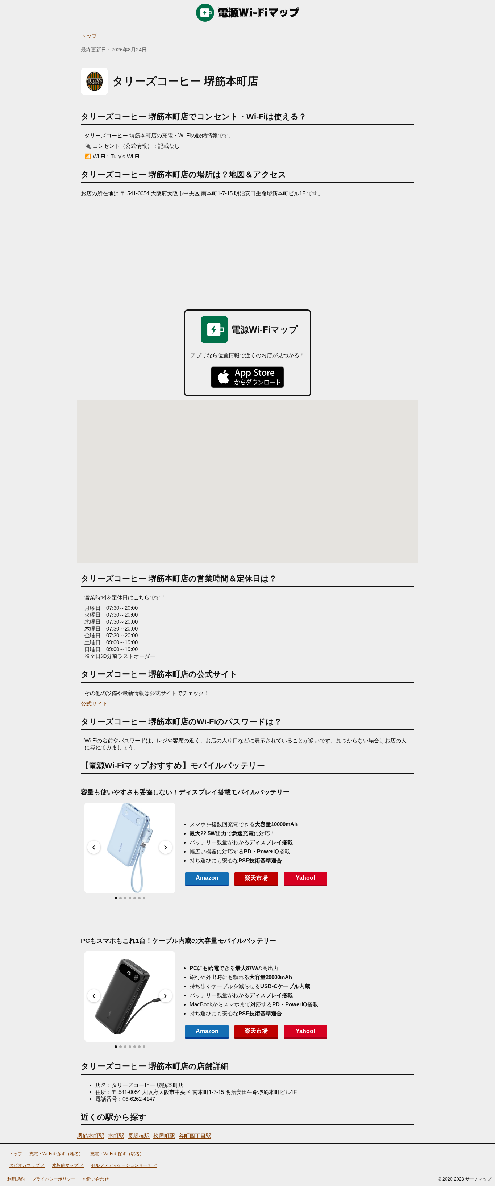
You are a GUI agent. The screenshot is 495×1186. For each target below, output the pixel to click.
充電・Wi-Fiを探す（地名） (56, 1153)
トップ (89, 36)
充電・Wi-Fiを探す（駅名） (117, 1153)
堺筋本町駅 (90, 1136)
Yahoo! (305, 878)
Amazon (207, 878)
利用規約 (16, 1179)
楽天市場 (256, 878)
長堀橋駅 (139, 1136)
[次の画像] (165, 847)
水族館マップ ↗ (68, 1165)
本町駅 (116, 1136)
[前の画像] (93, 847)
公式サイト (94, 703)
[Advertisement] (247, 251)
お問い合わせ (96, 1179)
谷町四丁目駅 (195, 1136)
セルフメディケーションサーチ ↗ (124, 1165)
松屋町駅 (164, 1136)
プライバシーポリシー (53, 1179)
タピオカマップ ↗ (27, 1165)
